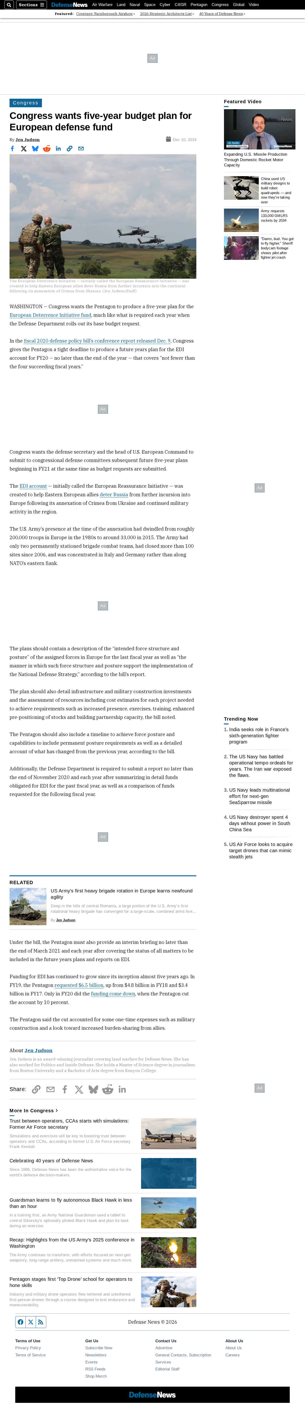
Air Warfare (102, 5)
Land (121, 5)
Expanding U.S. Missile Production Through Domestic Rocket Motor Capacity (255, 159)
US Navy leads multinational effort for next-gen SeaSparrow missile (259, 796)
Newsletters (96, 1355)
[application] (259, 129)
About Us (233, 1347)
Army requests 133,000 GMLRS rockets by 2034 (274, 215)
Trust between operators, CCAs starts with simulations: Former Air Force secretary (69, 1124)
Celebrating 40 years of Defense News (51, 1160)
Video (254, 5)
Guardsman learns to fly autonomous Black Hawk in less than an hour (71, 1203)
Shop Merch (96, 1376)
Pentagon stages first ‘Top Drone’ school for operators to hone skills (71, 1282)
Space (149, 5)
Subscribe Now (98, 1347)
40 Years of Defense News (221, 13)
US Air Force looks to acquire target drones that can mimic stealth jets (261, 850)
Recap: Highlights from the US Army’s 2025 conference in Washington (72, 1243)
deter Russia (114, 494)
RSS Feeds (95, 1369)
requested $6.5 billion (79, 985)
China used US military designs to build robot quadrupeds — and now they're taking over (276, 190)
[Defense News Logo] (70, 5)
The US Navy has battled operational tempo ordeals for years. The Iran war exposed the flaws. (261, 766)
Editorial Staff (167, 1369)
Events (91, 1362)
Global (238, 5)
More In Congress (32, 1110)
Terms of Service (30, 1355)
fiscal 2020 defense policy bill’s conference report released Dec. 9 (97, 341)
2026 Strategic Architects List (166, 13)
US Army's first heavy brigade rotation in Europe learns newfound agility (122, 894)
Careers (232, 1355)
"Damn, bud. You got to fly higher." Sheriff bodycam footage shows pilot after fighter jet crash (277, 247)
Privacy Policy (28, 1347)
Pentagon (199, 5)
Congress (220, 5)
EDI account (33, 486)
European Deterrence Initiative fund (50, 315)
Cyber (165, 5)
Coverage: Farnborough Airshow (104, 13)
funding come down (113, 994)
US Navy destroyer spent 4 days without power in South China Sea (259, 823)
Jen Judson (27, 139)
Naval (135, 5)
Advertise (163, 1347)
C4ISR (180, 5)
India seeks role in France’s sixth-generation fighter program (259, 735)
